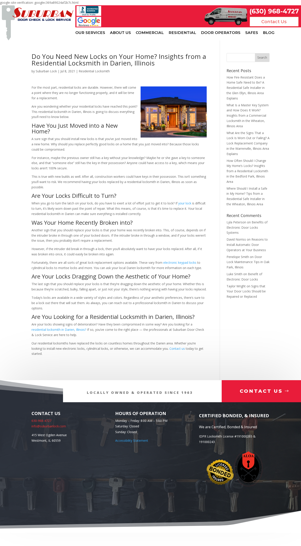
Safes (251, 33)
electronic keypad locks (179, 262)
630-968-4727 (41, 421)
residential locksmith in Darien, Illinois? (59, 329)
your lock (184, 203)
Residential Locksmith (94, 71)
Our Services (90, 33)
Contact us (177, 348)
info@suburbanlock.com (49, 426)
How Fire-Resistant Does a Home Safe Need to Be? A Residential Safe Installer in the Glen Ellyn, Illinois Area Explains (246, 87)
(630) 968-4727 (274, 11)
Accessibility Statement (131, 440)
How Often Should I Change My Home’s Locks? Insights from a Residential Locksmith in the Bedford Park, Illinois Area (247, 171)
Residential (182, 33)
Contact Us (274, 21)
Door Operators (220, 33)
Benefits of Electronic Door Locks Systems (247, 227)
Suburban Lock (46, 71)
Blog (268, 33)
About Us (120, 33)
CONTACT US (261, 391)
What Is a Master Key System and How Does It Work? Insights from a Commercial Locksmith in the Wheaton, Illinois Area (248, 115)
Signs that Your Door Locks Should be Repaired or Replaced (246, 291)
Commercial (150, 33)
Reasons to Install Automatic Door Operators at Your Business (247, 244)
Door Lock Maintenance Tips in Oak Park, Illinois (248, 262)
